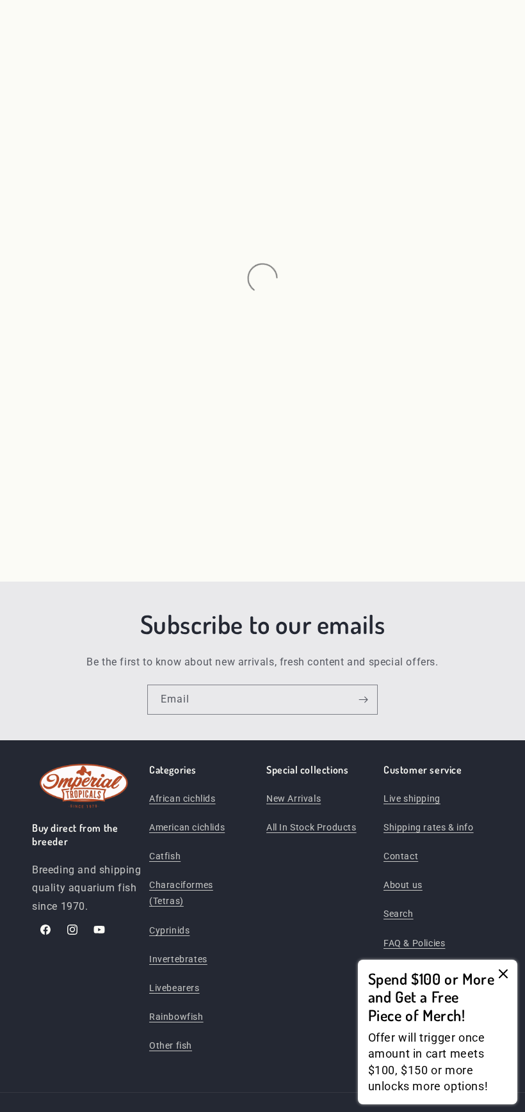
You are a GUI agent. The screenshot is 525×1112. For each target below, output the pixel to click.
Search (399, 914)
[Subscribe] (363, 700)
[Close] (503, 975)
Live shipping (412, 798)
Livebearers (174, 988)
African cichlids (182, 798)
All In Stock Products (311, 827)
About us (403, 885)
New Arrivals (293, 798)
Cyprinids (169, 930)
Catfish (165, 856)
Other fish (170, 1045)
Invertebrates (178, 959)
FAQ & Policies (414, 943)
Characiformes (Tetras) (181, 893)
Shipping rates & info (429, 827)
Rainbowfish (176, 1017)
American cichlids (187, 827)
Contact (401, 856)
